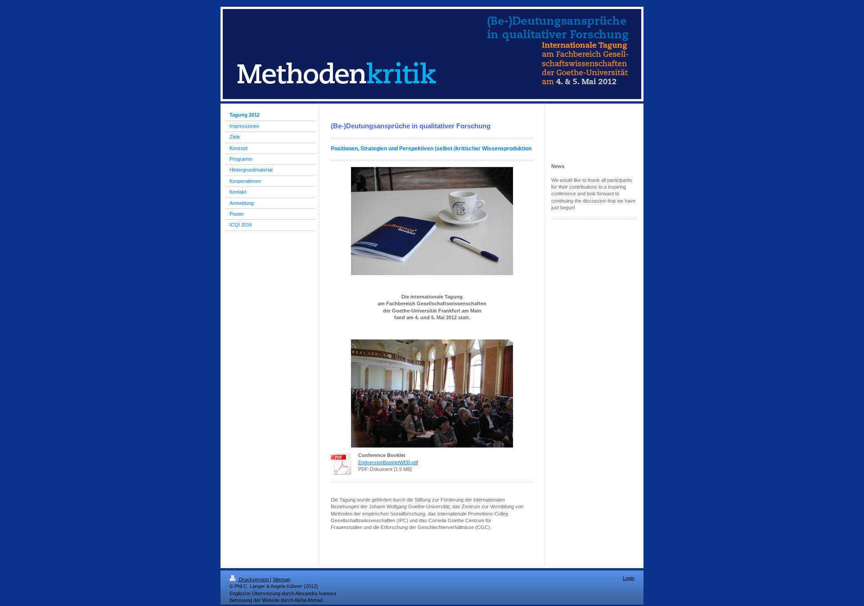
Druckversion (254, 579)
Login (628, 578)
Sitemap (281, 579)
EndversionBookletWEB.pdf (388, 462)
